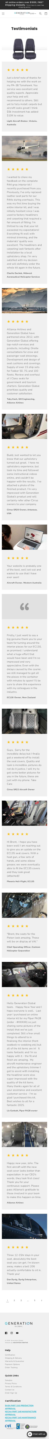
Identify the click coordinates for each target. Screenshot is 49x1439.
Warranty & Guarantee (14, 1361)
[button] (3, 13)
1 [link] (7, 1300)
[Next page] (41, 1300)
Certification (10, 1355)
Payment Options (12, 1364)
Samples (8, 1380)
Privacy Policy (11, 1383)
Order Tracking (11, 1367)
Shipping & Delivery (13, 1358)
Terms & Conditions (13, 1386)
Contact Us (9, 1390)
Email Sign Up (11, 1393)
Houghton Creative (20, 1343)
